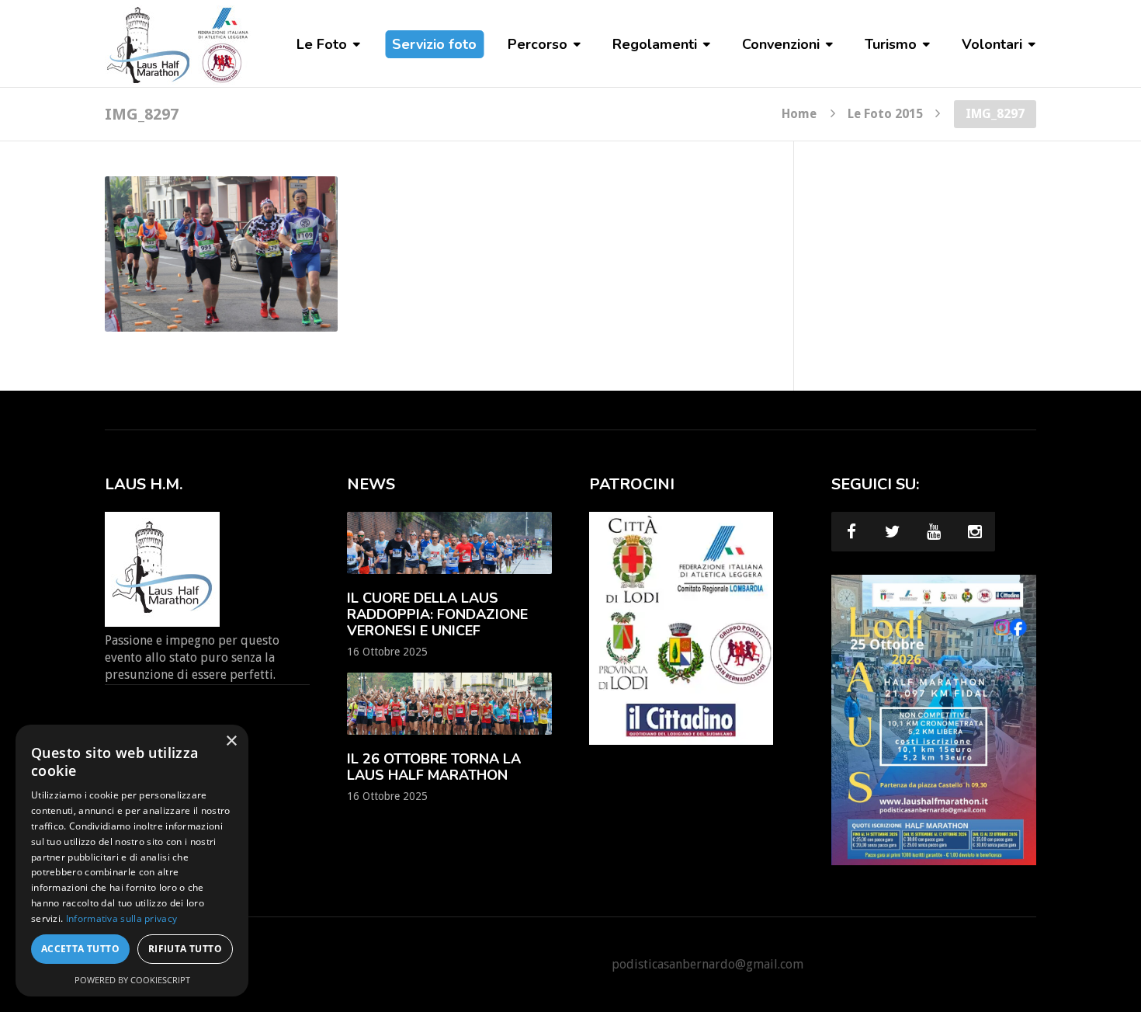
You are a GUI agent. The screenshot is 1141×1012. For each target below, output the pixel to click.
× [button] (231, 741)
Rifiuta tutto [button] (185, 948)
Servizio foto (434, 44)
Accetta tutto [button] (80, 948)
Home (799, 113)
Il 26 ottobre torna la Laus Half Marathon (434, 766)
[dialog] (132, 860)
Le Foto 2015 (885, 113)
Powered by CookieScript (132, 980)
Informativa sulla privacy (122, 918)
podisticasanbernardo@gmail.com (707, 964)
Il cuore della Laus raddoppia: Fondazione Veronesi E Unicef (437, 614)
